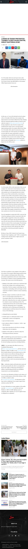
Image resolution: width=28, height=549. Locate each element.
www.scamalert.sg (21, 350)
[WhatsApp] (18, 47)
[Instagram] (12, 535)
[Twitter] (9, 47)
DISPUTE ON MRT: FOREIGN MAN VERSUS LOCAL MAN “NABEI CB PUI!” (21, 427)
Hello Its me (5, 44)
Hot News (10, 482)
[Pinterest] (12, 47)
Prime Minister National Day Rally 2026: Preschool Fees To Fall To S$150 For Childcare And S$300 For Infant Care (17, 494)
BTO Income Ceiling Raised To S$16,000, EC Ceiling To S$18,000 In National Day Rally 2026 (17, 485)
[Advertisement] (14, 18)
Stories (10, 473)
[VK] (15, 47)
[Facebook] (6, 47)
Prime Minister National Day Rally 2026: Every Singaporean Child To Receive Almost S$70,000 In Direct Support (17, 503)
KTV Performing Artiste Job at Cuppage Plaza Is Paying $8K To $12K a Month (7, 427)
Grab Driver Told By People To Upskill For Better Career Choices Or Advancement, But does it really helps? (17, 476)
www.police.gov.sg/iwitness (8, 379)
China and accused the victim (16, 123)
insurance (18, 140)
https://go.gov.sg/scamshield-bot (10, 348)
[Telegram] (15, 535)
